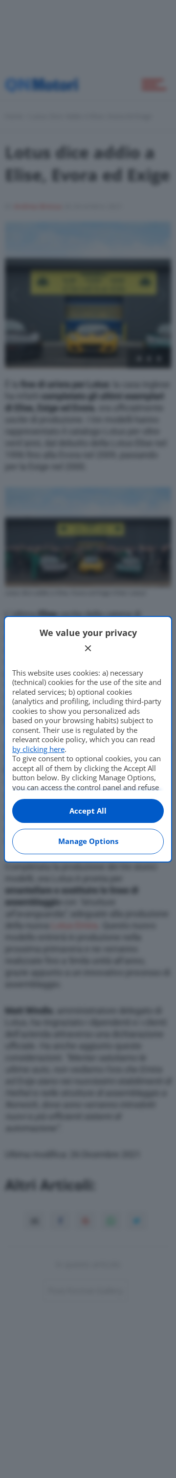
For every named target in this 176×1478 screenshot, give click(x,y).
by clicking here (38, 749)
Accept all (88, 811)
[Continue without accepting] (88, 648)
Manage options (88, 841)
